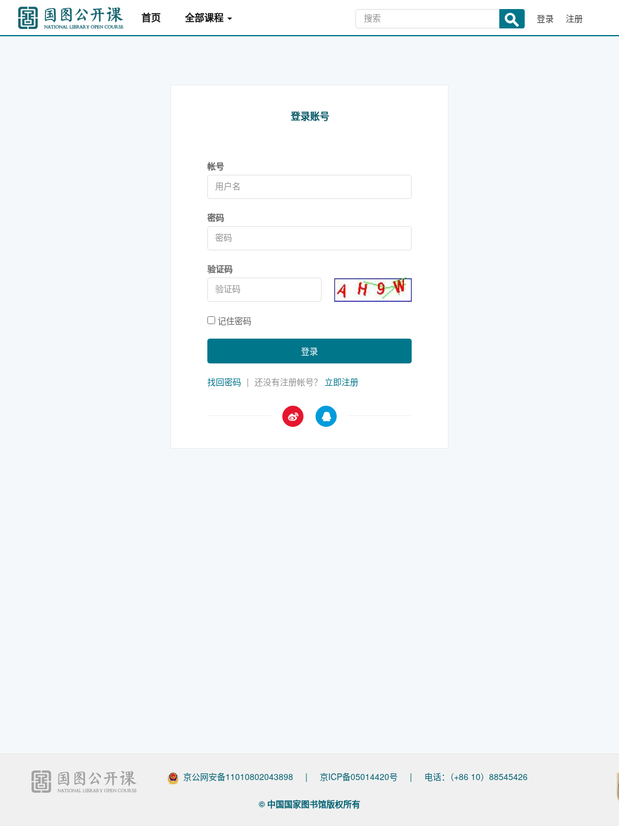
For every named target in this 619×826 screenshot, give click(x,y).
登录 (545, 18)
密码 (215, 217)
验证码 (220, 268)
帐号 (215, 166)
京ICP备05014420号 (359, 776)
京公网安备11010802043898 (238, 776)
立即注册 (341, 382)
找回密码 (224, 382)
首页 (151, 18)
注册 (574, 18)
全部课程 (205, 18)
